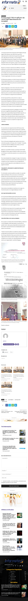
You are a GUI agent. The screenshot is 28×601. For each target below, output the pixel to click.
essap (6, 399)
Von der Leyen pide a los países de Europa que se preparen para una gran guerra (9, 525)
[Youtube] (22, 566)
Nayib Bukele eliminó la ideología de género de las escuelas (9, 540)
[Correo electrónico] (18, 344)
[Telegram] (15, 26)
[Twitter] (9, 26)
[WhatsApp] (12, 26)
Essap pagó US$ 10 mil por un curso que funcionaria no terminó (6, 376)
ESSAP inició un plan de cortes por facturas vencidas (10, 439)
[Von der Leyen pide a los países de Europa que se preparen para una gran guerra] (19, 525)
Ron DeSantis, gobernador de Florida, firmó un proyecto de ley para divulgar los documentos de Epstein (9, 548)
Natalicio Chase (4, 401)
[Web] (16, 344)
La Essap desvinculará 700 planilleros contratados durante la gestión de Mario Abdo (10, 432)
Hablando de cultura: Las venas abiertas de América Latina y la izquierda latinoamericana (9, 533)
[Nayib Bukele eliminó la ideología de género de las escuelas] (19, 540)
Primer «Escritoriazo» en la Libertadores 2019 (7, 412)
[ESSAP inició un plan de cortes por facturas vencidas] (22, 441)
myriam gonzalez (17, 399)
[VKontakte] (20, 566)
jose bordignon (10, 399)
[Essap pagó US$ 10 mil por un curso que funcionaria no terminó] (6, 370)
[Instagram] (15, 566)
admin (4, 23)
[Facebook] (6, 26)
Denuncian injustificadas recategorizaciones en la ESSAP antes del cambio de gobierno (10, 448)
